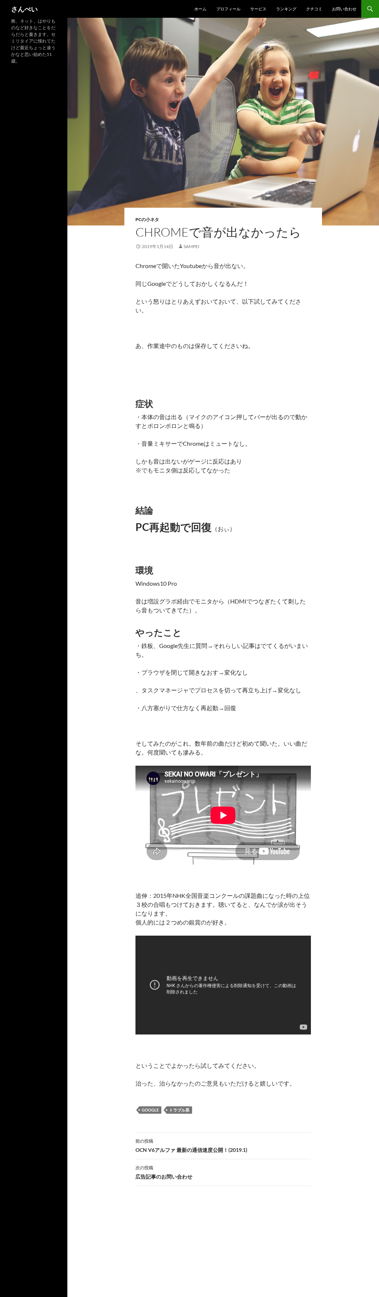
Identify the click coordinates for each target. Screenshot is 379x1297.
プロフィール (228, 8)
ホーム (200, 8)
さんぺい (24, 9)
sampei (191, 246)
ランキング (286, 8)
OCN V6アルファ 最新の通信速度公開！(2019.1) (191, 1145)
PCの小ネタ (147, 219)
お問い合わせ (344, 8)
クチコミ (314, 8)
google (150, 1109)
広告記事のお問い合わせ (163, 1172)
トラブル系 (179, 1109)
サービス (258, 8)
